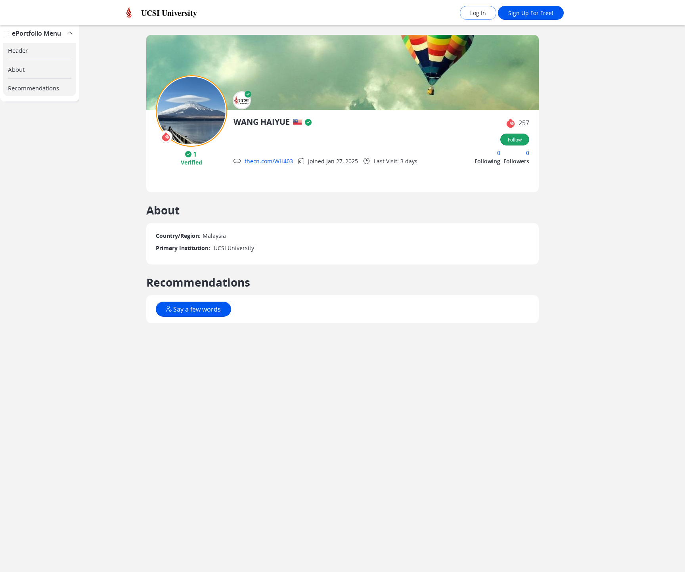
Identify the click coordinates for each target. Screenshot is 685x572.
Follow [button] (515, 139)
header (18, 50)
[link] (186, 13)
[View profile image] (191, 110)
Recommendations (33, 88)
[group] (39, 298)
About (16, 69)
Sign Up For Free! (530, 13)
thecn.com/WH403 (269, 161)
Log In (478, 13)
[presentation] (166, 136)
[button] (242, 100)
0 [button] (498, 153)
